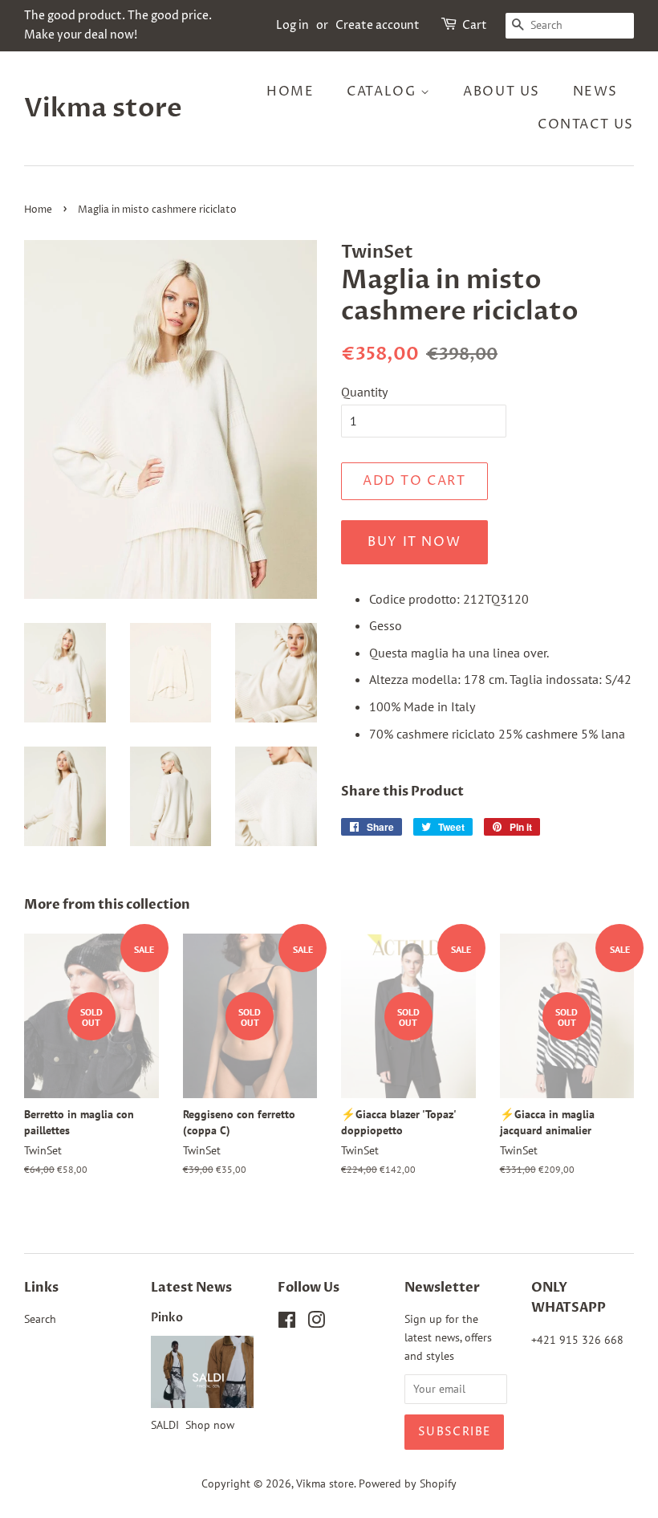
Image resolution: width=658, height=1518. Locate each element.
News (595, 91)
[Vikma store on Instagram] (316, 1323)
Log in (292, 25)
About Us (501, 91)
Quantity (364, 392)
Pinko (167, 1318)
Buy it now (414, 542)
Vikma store (103, 108)
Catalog (383, 91)
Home (290, 91)
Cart (474, 25)
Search (40, 1319)
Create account (377, 25)
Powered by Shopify (408, 1483)
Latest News (191, 1287)
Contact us (586, 124)
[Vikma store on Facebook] (287, 1323)
